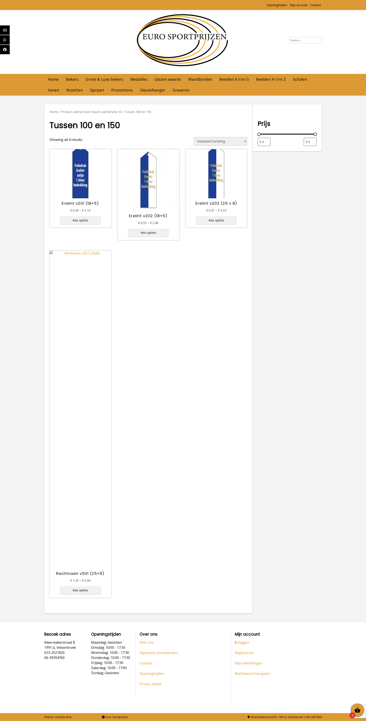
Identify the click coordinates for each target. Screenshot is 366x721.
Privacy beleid (150, 684)
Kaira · (77, 717)
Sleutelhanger (152, 90)
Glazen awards (168, 79)
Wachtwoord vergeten (252, 673)
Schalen (300, 79)
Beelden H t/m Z (271, 79)
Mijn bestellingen (248, 663)
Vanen (53, 90)
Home (53, 79)
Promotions (122, 90)
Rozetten (74, 90)
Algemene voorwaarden (158, 652)
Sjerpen (97, 90)
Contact (315, 5)
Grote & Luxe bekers (104, 79)
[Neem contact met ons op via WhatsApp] (91, 717)
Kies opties (80, 220)
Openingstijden (277, 5)
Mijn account (299, 5)
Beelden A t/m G (234, 79)
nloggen (242, 642)
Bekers (72, 79)
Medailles (138, 79)
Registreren (244, 652)
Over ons (147, 642)
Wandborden (200, 79)
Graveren (181, 90)
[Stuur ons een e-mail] (85, 717)
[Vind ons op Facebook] (97, 717)
